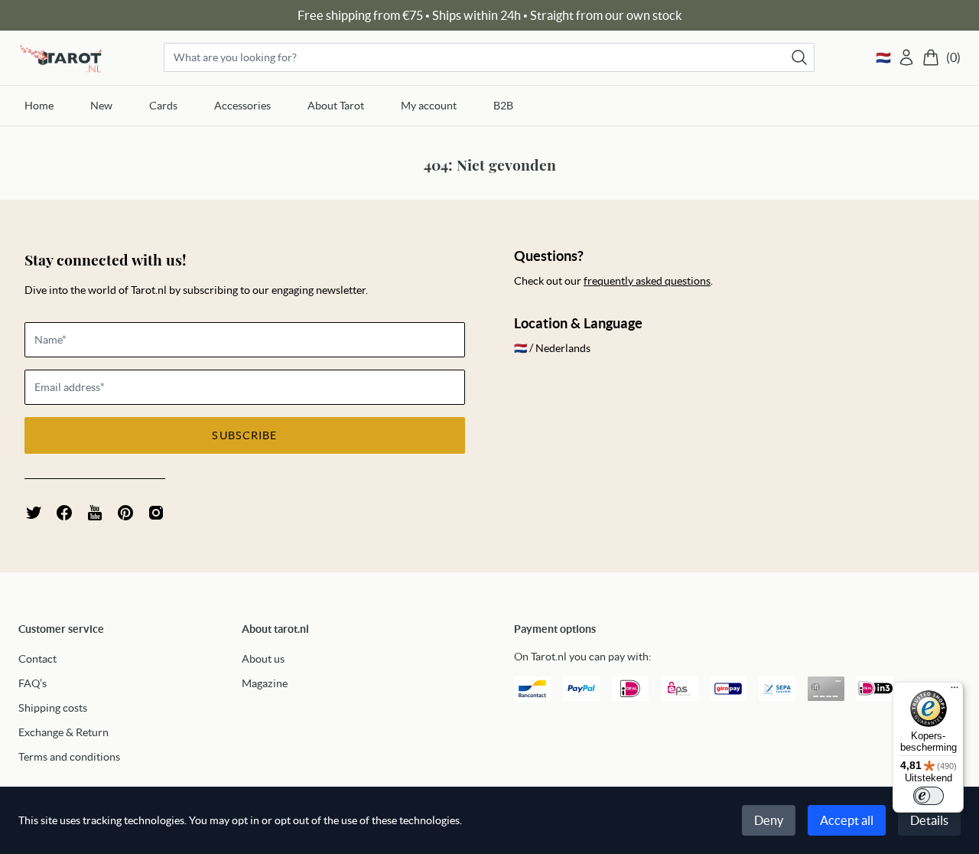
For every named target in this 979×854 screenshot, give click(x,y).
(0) (953, 57)
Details (929, 820)
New (101, 105)
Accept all (846, 820)
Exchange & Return (63, 732)
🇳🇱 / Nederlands (552, 348)
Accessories (242, 105)
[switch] (928, 796)
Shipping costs (52, 708)
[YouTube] (95, 513)
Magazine (265, 683)
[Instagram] (156, 513)
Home (39, 105)
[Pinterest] (125, 513)
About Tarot (335, 105)
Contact (37, 659)
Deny (768, 820)
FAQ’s (32, 683)
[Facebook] (64, 513)
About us (263, 659)
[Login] (906, 57)
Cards (163, 105)
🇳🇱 (883, 57)
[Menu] (954, 691)
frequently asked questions (647, 281)
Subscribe (244, 435)
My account (429, 105)
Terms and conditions (69, 757)
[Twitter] (33, 513)
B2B (503, 105)
